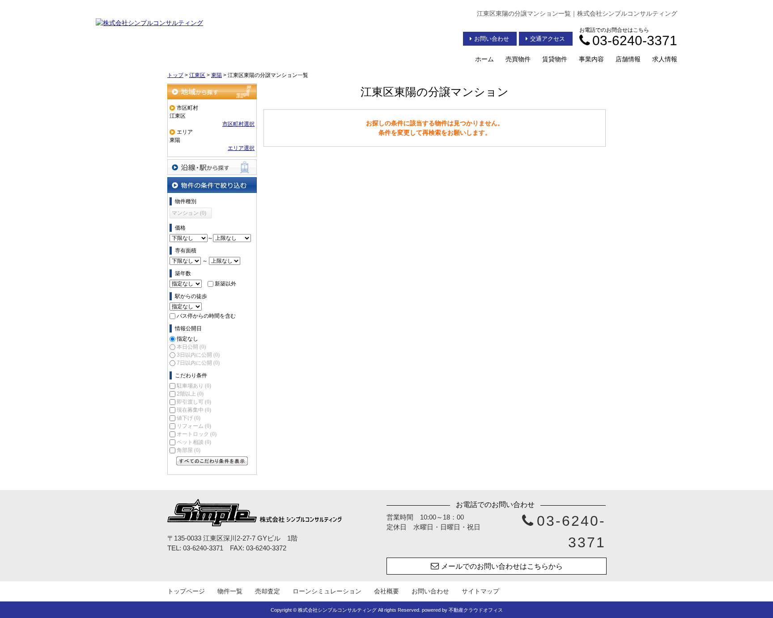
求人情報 (664, 59)
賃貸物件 (554, 59)
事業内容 (591, 59)
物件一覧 (229, 591)
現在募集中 (194, 410)
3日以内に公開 (198, 355)
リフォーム (194, 426)
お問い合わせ (491, 38)
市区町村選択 (238, 124)
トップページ (186, 591)
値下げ (188, 418)
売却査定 (267, 591)
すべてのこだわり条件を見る (212, 460)
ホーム (484, 59)
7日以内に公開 (198, 363)
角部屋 (188, 450)
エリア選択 (241, 148)
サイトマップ (480, 591)
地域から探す (212, 91)
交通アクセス (547, 38)
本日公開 (191, 347)
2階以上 (190, 394)
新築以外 (225, 284)
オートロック (197, 434)
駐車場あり (194, 386)
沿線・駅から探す (212, 167)
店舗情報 (628, 59)
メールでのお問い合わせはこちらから (502, 566)
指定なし (187, 339)
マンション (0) (189, 213)
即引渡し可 (194, 402)
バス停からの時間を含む (206, 316)
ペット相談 (194, 442)
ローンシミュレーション (327, 591)
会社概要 (386, 591)
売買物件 (518, 59)
